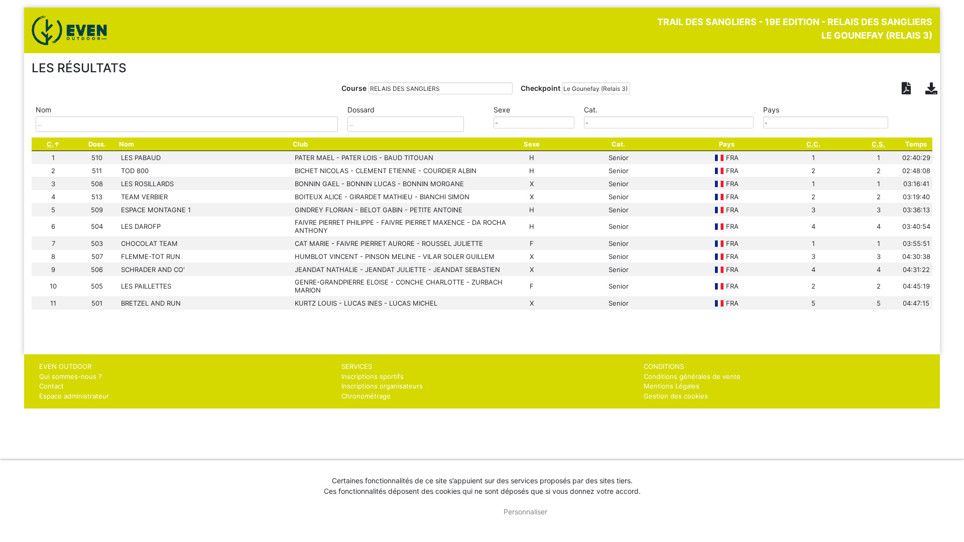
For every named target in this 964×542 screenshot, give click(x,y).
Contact (51, 386)
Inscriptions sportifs (372, 376)
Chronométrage (366, 396)
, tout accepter (453, 511)
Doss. (97, 144)
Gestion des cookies (676, 396)
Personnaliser (525, 511)
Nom (126, 144)
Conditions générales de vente (692, 376)
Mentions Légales (671, 386)
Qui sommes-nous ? (70, 376)
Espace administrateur (74, 396)
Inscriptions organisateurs (382, 386)
